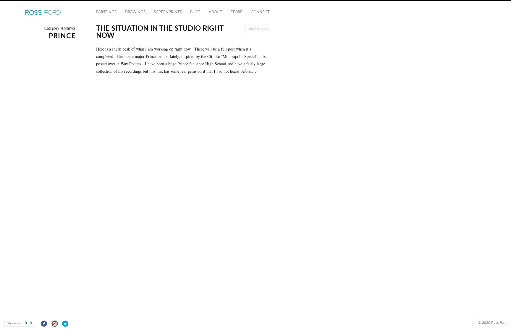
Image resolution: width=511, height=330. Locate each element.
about (215, 12)
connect (260, 12)
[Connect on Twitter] (65, 323)
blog (195, 12)
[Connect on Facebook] (44, 323)
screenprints (168, 12)
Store (236, 12)
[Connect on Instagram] (54, 323)
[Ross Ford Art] (43, 12)
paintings (106, 12)
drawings (135, 12)
